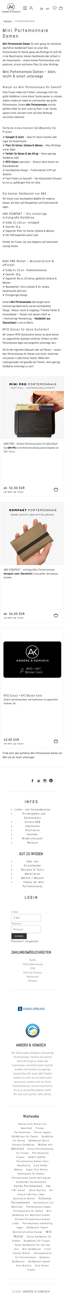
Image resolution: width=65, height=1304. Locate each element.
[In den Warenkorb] (57, 489)
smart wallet (37, 1157)
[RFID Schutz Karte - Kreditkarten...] (32, 659)
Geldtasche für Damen (31, 1173)
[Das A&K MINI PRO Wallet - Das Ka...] (32, 407)
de (41, 8)
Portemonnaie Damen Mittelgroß (31, 1177)
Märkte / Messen (32, 878)
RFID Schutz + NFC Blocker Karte (23, 695)
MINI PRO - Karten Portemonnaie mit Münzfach (31, 444)
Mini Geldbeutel (31, 1249)
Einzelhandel (32, 865)
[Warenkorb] (60, 9)
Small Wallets (37, 1190)
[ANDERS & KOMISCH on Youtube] (38, 781)
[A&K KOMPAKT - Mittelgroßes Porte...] (32, 533)
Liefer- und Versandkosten (32, 809)
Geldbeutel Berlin (39, 1140)
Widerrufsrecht (32, 838)
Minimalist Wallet (24, 1198)
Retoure (32, 842)
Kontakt (32, 834)
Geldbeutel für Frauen (37, 1240)
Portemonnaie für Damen (28, 1210)
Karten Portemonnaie (28, 1186)
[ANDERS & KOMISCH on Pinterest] (51, 781)
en (47, 8)
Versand (20, 491)
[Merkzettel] (53, 9)
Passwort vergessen (25, 941)
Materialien (32, 874)
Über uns (32, 861)
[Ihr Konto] (30, 9)
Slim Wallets (24, 1265)
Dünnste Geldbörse (23, 1144)
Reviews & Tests (32, 869)
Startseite (32, 830)
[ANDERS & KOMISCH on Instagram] (44, 781)
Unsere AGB (32, 822)
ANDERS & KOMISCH (36, 1291)
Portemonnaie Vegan (38, 1206)
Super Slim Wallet (37, 1169)
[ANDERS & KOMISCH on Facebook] (32, 781)
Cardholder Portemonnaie (31, 1181)
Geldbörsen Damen (39, 1261)
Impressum (32, 826)
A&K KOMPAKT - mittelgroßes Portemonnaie (29, 570)
